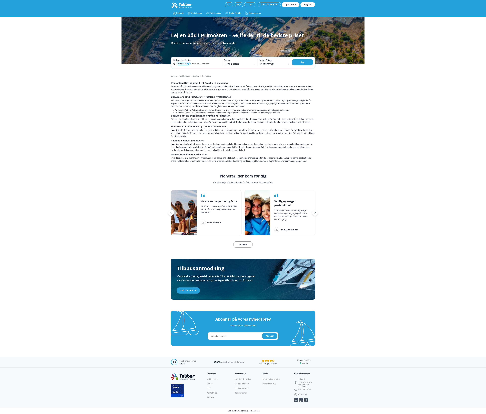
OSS (208, 388)
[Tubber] (182, 5)
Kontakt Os (212, 393)
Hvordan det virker (243, 379)
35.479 (217, 362)
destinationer (241, 393)
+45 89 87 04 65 (304, 390)
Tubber (225, 86)
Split (233, 122)
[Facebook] (296, 400)
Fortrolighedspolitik (271, 379)
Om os (209, 384)
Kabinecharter (255, 13)
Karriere (210, 397)
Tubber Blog (212, 379)
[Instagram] (306, 400)
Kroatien (175, 130)
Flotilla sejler (215, 13)
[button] (171, 213)
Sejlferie (180, 13)
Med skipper (196, 13)
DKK (238, 4)
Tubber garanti (241, 388)
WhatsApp (302, 395)
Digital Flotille (235, 13)
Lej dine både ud (242, 384)
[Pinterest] (301, 400)
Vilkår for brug (269, 384)
